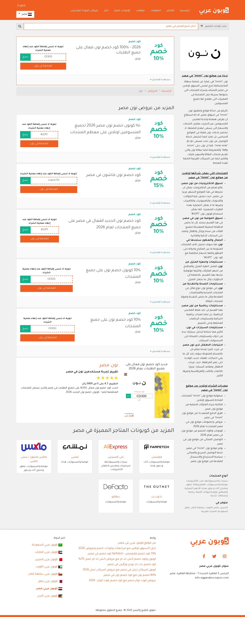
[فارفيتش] (156, 447)
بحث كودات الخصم (215, 26)
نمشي (74, 457)
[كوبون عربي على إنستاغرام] (224, 557)
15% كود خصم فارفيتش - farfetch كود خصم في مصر (122, 553)
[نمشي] (74, 447)
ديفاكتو (116, 496)
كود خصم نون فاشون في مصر (113, 175)
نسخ (25, 56)
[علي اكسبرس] (115, 447)
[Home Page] (209, 542)
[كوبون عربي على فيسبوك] (204, 557)
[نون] (204, 54)
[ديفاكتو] (115, 486)
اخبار (106, 10)
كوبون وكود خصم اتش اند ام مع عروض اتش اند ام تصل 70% (117, 559)
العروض (152, 91)
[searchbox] (111, 26)
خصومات (155, 10)
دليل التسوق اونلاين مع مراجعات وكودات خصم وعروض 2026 (117, 548)
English (21, 5)
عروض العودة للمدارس (84, 10)
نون (140, 91)
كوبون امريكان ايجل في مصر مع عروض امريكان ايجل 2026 (119, 570)
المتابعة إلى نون (43, 66)
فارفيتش (156, 457)
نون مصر (109, 365)
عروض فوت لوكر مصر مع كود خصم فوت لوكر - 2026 (122, 580)
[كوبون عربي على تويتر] (214, 557)
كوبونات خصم (122, 10)
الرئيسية (184, 10)
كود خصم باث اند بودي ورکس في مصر (131, 564)
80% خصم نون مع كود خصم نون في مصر (130, 575)
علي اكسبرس (116, 457)
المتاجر (170, 10)
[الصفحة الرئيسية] (214, 11)
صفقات (140, 10)
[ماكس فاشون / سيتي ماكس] (34, 447)
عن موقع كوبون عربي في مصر (137, 543)
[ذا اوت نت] (156, 486)
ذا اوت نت (156, 496)
